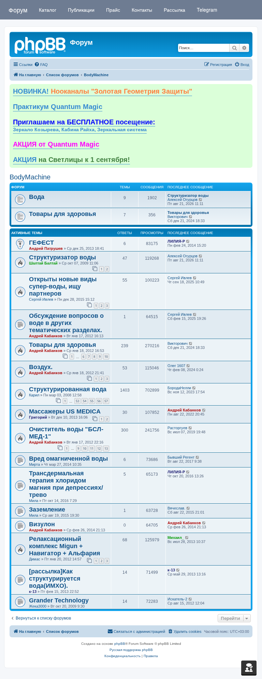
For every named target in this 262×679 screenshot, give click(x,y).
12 (99, 448)
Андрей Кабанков (45, 336)
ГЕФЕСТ (41, 242)
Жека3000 (37, 606)
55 (91, 401)
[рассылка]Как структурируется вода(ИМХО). (55, 578)
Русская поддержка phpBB (131, 650)
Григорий (38, 417)
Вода (36, 196)
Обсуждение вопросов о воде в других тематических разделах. (66, 323)
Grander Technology (59, 600)
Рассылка (173, 9)
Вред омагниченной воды (68, 458)
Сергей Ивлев (41, 299)
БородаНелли (179, 388)
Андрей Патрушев (46, 248)
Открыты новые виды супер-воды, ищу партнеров (63, 286)
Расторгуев (177, 428)
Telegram (206, 9)
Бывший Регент (181, 457)
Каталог (47, 9)
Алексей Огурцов (183, 200)
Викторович (178, 217)
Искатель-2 (177, 599)
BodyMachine (30, 177)
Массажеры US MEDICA (65, 411)
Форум (18, 9)
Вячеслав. (176, 508)
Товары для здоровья (62, 214)
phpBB (119, 644)
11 (91, 448)
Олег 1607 (176, 366)
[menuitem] (41, 64)
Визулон (42, 524)
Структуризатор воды (188, 195)
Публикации (80, 9)
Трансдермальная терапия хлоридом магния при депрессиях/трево (66, 484)
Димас (34, 559)
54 (84, 401)
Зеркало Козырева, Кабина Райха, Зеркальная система (80, 129)
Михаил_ (176, 537)
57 (106, 401)
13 (106, 448)
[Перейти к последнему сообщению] (188, 241)
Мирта (34, 464)
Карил (34, 395)
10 (106, 356)
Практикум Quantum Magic (57, 106)
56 (99, 401)
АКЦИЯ (71, 159)
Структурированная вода (67, 389)
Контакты (141, 9)
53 (77, 401)
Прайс (112, 9)
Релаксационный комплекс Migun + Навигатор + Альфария (64, 546)
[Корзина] (249, 667)
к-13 (33, 591)
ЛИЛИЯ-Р (176, 241)
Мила (33, 501)
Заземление (47, 509)
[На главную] (40, 44)
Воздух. (41, 367)
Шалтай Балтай (43, 263)
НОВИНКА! (102, 91)
